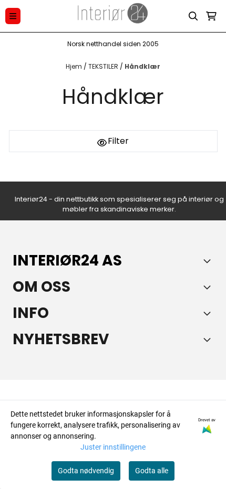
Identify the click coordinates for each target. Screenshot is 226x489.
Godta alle (151, 470)
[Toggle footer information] (209, 261)
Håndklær (142, 66)
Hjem (75, 66)
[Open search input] (193, 16)
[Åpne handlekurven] (211, 16)
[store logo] (113, 16)
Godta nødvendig (86, 470)
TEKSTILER (104, 66)
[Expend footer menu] (209, 313)
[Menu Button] (12, 16)
